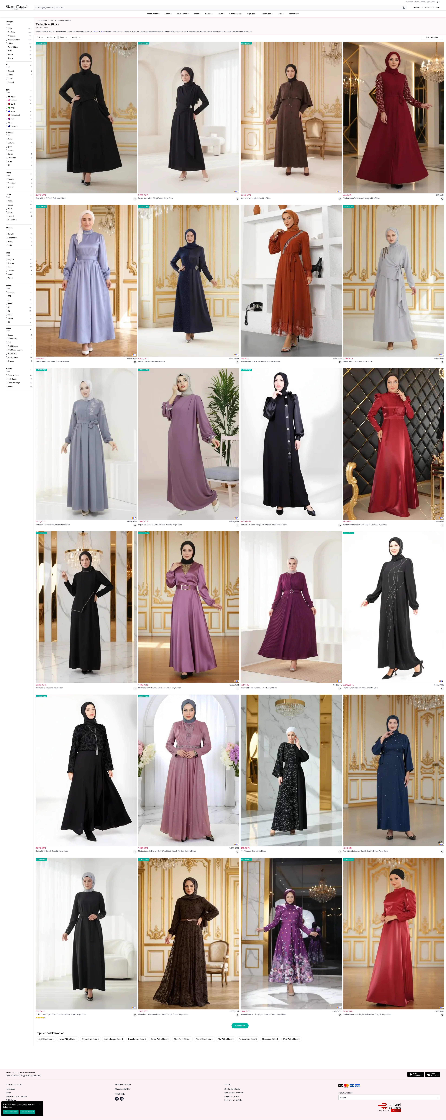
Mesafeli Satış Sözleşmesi (16, 1096)
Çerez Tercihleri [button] (11, 1112)
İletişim (8, 1093)
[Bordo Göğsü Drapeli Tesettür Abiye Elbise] (393, 444)
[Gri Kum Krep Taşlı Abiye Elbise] (393, 281)
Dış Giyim (251, 14)
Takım (196, 14)
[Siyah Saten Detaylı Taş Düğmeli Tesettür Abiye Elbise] (291, 444)
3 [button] (237, 191)
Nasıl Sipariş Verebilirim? (234, 1093)
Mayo (280, 14)
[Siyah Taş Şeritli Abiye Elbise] (86, 607)
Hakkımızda (409, 2)
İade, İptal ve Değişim (233, 1100)
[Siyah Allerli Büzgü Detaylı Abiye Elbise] (188, 117)
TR (439, 2)
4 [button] (135, 354)
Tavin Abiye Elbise (64, 20)
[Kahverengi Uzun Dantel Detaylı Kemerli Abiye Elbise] (188, 933)
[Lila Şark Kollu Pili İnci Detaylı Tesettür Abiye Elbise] (188, 444)
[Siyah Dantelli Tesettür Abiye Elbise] (86, 770)
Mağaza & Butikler (122, 1089)
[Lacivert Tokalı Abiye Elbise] (188, 281)
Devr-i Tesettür (41, 20)
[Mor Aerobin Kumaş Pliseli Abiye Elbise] (291, 607)
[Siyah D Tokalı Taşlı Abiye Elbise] (86, 117)
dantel (95, 31)
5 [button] (237, 681)
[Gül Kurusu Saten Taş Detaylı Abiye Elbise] (188, 607)
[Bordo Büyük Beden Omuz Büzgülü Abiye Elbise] (393, 933)
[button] (404, 7)
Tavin (52, 20)
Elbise (167, 14)
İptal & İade (431, 2)
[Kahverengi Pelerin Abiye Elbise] (291, 117)
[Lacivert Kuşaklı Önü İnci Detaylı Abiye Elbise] (393, 770)
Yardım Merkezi (420, 2)
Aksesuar (293, 14)
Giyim (220, 14)
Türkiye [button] (343, 1097)
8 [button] (135, 1007)
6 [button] (135, 518)
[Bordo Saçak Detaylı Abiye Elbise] (393, 117)
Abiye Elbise (182, 14)
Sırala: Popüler (433, 37)
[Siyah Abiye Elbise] (291, 770)
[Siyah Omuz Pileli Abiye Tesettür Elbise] (393, 607)
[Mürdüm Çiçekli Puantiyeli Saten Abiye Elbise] (291, 933)
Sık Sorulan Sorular (232, 1089)
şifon (103, 31)
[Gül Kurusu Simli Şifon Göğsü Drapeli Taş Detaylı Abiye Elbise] (188, 770)
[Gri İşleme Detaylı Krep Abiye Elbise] (86, 444)
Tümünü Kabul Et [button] (27, 1112)
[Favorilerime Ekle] (135, 199)
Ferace (208, 14)
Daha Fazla (240, 1026)
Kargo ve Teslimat (231, 1096)
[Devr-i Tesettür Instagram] (122, 1099)
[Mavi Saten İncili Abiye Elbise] (86, 281)
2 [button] (237, 354)
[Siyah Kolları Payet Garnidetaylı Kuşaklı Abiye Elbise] (86, 933)
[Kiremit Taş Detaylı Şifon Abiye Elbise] (291, 281)
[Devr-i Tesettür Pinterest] (117, 1099)
